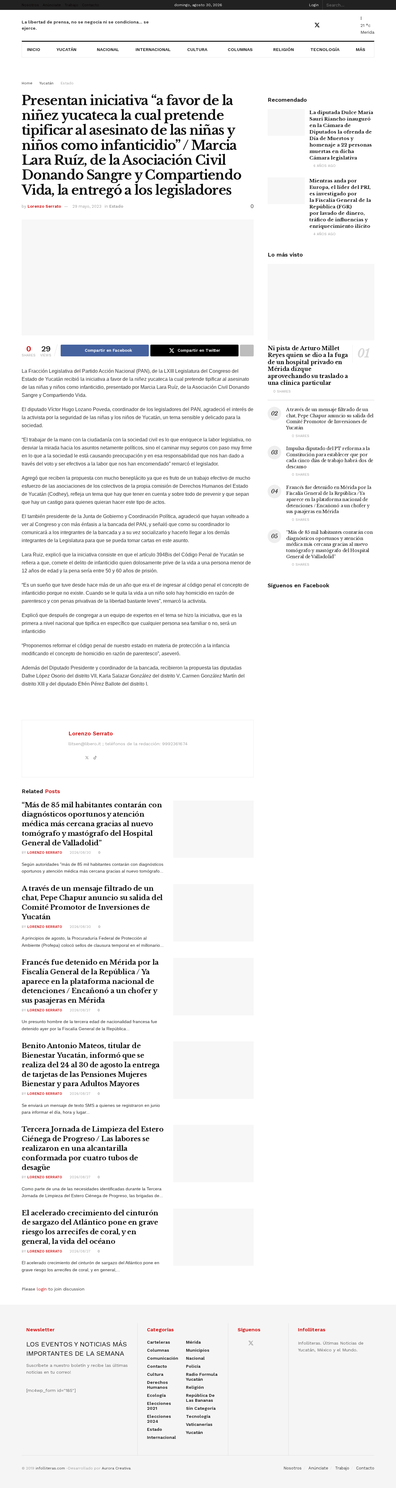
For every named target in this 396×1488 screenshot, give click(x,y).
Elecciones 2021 (159, 1406)
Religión (283, 49)
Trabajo (71, 5)
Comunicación (162, 1358)
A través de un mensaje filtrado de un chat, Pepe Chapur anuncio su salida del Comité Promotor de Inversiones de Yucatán (329, 419)
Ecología (156, 1395)
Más (360, 49)
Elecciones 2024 (159, 1419)
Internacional (153, 49)
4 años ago (324, 234)
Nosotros (30, 5)
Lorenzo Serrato (44, 206)
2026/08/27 (79, 1010)
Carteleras (158, 1342)
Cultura (197, 49)
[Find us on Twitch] (349, 25)
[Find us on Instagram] (339, 25)
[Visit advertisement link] (198, 75)
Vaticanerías (199, 1424)
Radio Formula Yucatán (201, 1377)
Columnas (240, 49)
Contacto (90, 5)
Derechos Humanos (157, 1385)
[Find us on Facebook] (306, 25)
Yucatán (66, 49)
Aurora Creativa (116, 1468)
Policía (193, 1366)
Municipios (197, 1350)
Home (27, 83)
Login (313, 5)
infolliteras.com (50, 1468)
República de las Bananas (200, 1398)
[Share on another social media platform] (247, 350)
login (42, 1288)
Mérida (193, 1342)
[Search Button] (371, 5)
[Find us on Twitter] (317, 25)
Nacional (108, 49)
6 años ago (324, 166)
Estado (67, 83)
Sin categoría (201, 1408)
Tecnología (324, 49)
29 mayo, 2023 (86, 206)
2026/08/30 (79, 853)
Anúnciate (52, 5)
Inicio (33, 49)
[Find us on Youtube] (328, 25)
